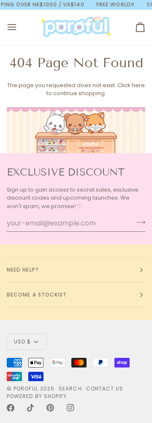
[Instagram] (70, 408)
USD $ (22, 341)
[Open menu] (19, 27)
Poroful (26, 388)
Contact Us (105, 388)
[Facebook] (10, 408)
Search (70, 388)
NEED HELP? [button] (23, 269)
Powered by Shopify (37, 396)
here (138, 85)
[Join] (138, 222)
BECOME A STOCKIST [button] (37, 294)
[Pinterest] (50, 408)
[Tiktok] (30, 408)
